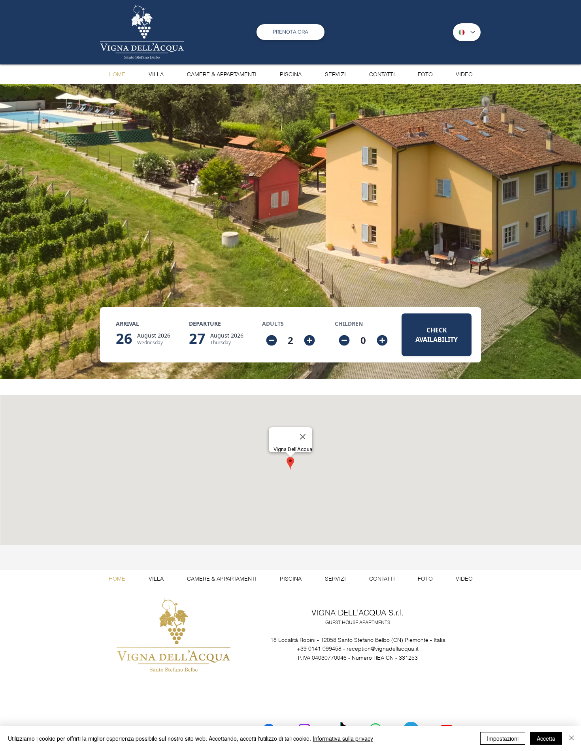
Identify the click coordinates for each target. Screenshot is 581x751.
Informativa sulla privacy (343, 738)
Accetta (546, 738)
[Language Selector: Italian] (467, 32)
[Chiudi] (571, 738)
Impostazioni (503, 738)
